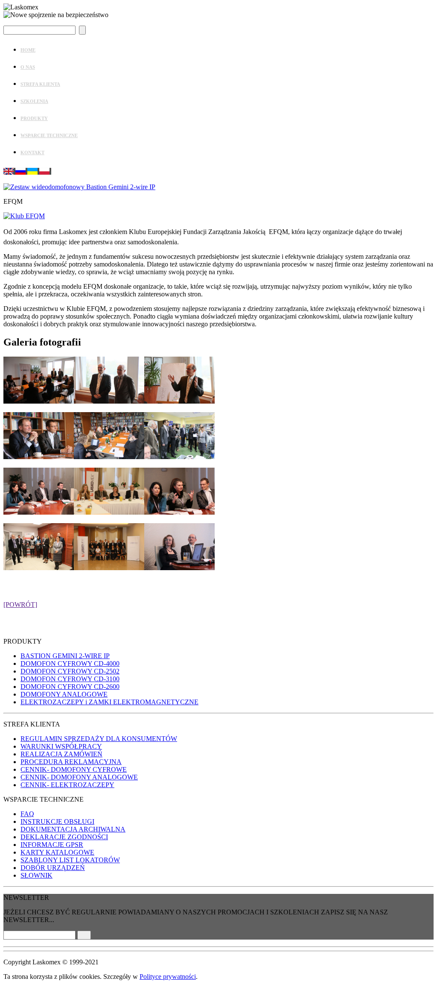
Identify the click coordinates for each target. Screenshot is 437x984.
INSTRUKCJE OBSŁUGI (57, 821)
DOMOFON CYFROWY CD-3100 (69, 678)
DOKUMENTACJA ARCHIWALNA (72, 829)
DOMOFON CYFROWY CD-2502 (69, 671)
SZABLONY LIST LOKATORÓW (70, 860)
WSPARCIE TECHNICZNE (49, 135)
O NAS (27, 67)
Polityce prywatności (168, 976)
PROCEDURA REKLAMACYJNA (71, 761)
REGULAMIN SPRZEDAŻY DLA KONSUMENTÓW (98, 738)
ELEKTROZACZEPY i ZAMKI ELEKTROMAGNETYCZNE (109, 702)
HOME (27, 50)
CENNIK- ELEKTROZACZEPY (67, 784)
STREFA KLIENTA (40, 84)
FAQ (27, 813)
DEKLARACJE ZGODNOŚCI (64, 836)
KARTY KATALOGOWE (57, 852)
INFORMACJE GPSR (51, 844)
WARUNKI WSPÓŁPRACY (61, 746)
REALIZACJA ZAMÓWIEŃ (61, 754)
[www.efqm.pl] (24, 216)
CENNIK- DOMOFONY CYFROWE (73, 769)
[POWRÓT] (20, 604)
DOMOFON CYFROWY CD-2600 (69, 686)
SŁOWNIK (36, 875)
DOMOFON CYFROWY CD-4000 (69, 663)
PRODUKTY (34, 118)
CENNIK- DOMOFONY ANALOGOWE (79, 777)
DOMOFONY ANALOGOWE (64, 694)
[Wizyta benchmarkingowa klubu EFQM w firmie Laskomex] (38, 401)
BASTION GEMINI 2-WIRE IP (65, 655)
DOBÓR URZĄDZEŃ (52, 867)
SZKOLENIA (34, 101)
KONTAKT (32, 152)
